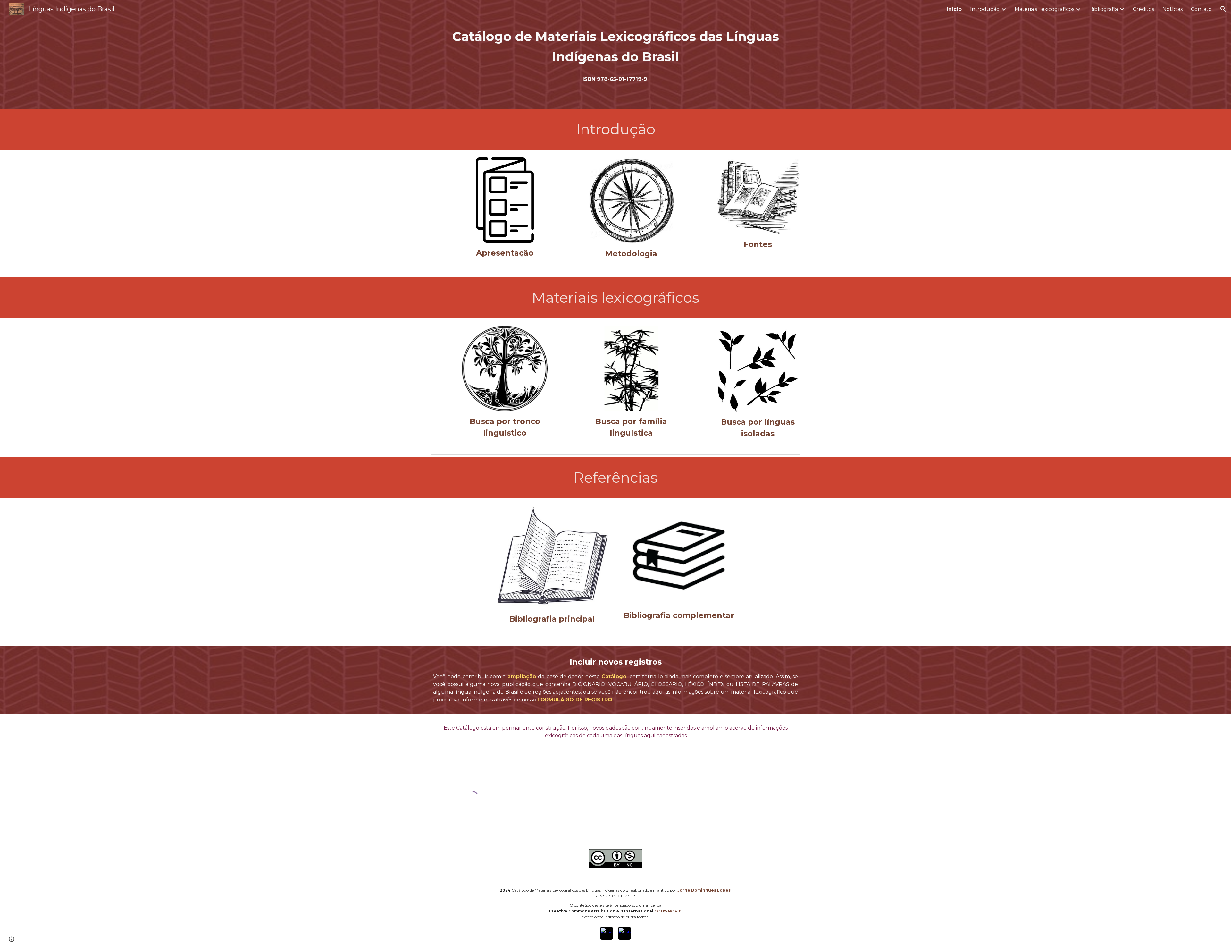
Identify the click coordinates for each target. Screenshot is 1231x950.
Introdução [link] (985, 9)
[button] (1223, 9)
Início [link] (954, 9)
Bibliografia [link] (1103, 9)
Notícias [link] (1172, 9)
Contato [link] (1201, 9)
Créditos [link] (1143, 9)
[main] (615, 46)
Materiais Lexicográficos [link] (1044, 9)
